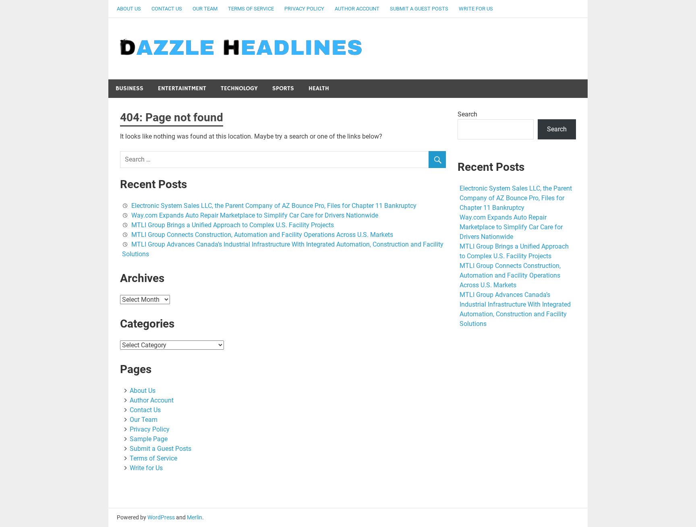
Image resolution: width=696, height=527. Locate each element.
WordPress (161, 517)
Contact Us (166, 9)
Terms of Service (251, 9)
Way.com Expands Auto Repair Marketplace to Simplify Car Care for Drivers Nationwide (254, 215)
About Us (129, 9)
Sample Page (149, 439)
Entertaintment (182, 88)
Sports (283, 88)
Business (129, 88)
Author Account (357, 9)
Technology (239, 88)
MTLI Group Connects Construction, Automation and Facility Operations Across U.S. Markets (262, 235)
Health (319, 88)
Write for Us (476, 9)
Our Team (205, 9)
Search (467, 114)
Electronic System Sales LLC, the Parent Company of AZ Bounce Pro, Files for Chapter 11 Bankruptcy (273, 206)
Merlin (194, 517)
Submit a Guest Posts (419, 9)
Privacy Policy (304, 9)
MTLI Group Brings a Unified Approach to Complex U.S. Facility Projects (232, 225)
